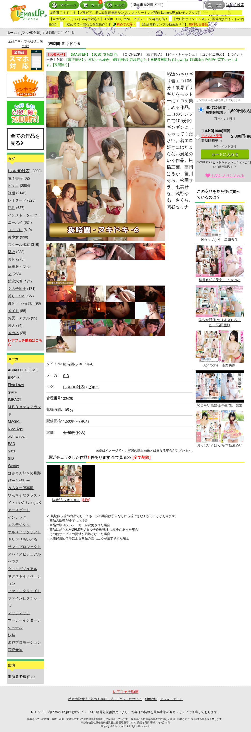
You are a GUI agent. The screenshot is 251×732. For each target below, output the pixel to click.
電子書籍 (15, 178)
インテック (17, 517)
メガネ (13, 332)
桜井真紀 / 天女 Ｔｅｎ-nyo (219, 279)
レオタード (17, 200)
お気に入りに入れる (227, 175)
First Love (16, 384)
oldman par (17, 436)
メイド (13, 310)
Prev (53, 155)
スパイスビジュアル (24, 553)
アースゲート (19, 509)
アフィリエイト (171, 698)
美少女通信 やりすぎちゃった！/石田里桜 (220, 322)
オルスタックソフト (24, 531)
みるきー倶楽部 (21, 487)
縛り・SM (16, 295)
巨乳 (11, 207)
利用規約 (151, 698)
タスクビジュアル (22, 568)
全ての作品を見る (25, 139)
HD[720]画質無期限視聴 (216, 110)
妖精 (11, 634)
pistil (11, 450)
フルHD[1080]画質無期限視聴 (215, 135)
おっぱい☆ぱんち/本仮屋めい (219, 445)
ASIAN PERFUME (23, 369)
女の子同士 (17, 288)
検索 (219, 5)
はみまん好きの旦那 (24, 472)
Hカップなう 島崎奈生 (219, 239)
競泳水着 (15, 281)
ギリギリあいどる (22, 539)
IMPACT (14, 399)
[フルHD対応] (31, 32)
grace (12, 391)
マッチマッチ (19, 612)
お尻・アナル (19, 317)
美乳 (11, 258)
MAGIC (14, 421)
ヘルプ (120, 5)
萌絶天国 (15, 649)
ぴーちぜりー (19, 480)
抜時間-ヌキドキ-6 (66, 499)
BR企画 (14, 377)
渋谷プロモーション (24, 642)
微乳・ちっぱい (21, 303)
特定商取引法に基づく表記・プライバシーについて (105, 698)
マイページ (68, 5)
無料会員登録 (198, 24)
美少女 (13, 236)
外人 (11, 325)
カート (95, 5)
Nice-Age (15, 428)
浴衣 (11, 251)
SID (11, 458)
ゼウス (13, 561)
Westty (13, 465)
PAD (11, 443)
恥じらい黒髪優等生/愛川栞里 (219, 405)
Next (159, 155)
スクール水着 (19, 244)
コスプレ (15, 229)
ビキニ (13, 185)
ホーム (12, 32)
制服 (11, 192)
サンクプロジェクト (24, 546)
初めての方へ (126, 24)
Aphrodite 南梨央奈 (219, 365)
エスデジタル (19, 524)
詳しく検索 (235, 4)
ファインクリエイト (24, 590)
